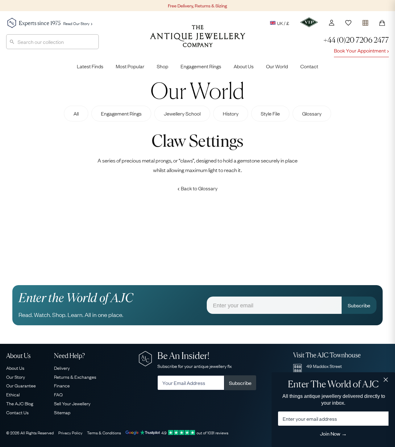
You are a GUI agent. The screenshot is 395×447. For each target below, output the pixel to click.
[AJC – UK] (197, 40)
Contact (309, 66)
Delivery (62, 367)
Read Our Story (76, 23)
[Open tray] (365, 21)
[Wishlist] (348, 22)
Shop (162, 66)
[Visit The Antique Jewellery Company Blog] (197, 90)
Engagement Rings (201, 66)
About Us (244, 66)
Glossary (312, 113)
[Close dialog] (385, 379)
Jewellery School (182, 113)
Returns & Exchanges (75, 376)
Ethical (13, 394)
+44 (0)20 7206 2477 (356, 40)
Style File (270, 113)
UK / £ (283, 22)
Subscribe (359, 305)
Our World (277, 66)
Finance (62, 385)
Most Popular (130, 66)
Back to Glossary (199, 188)
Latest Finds (90, 66)
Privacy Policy (70, 432)
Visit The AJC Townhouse (327, 355)
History (231, 113)
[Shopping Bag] (382, 22)
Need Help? (69, 356)
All (76, 113)
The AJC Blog (19, 403)
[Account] (331, 23)
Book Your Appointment (360, 50)
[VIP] (309, 22)
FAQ (58, 394)
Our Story (15, 376)
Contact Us (17, 412)
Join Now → (333, 433)
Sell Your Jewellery (72, 403)
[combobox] (52, 41)
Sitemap (62, 412)
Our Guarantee (21, 385)
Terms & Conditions (104, 432)
